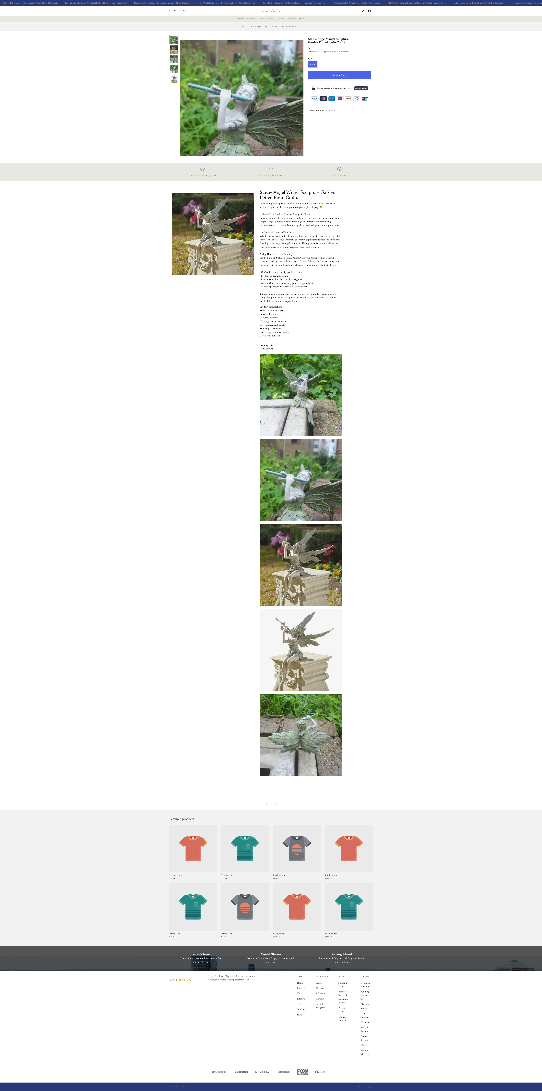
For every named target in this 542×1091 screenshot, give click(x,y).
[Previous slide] (183, 96)
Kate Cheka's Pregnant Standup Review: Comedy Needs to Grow (361, 3)
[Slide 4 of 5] (174, 69)
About (319, 982)
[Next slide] (300, 96)
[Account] (363, 11)
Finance (301, 988)
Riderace (364, 1022)
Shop (299, 1014)
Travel (300, 1003)
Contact (320, 988)
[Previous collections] (267, 804)
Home (245, 26)
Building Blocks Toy (364, 995)
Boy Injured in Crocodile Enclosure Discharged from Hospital (106, 3)
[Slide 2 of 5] (174, 49)
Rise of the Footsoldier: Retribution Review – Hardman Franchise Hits (238, 3)
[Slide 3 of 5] (174, 59)
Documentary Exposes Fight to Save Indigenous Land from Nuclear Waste (489, 3)
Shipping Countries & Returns (322, 111)
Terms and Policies (365, 1087)
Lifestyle (301, 998)
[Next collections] (275, 804)
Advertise (320, 993)
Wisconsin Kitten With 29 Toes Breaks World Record (301, 3)
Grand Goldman (181, 1087)
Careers (320, 998)
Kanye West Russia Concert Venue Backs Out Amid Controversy (170, 3)
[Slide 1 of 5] (174, 39)
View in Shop (339, 75)
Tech (299, 993)
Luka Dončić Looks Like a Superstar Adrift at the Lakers (423, 3)
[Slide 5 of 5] (174, 78)
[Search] (170, 11)
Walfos (363, 1045)
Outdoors (301, 1009)
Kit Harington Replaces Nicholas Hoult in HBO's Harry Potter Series (40, 3)
